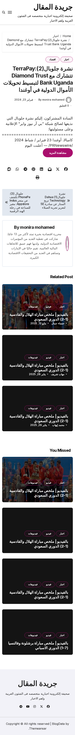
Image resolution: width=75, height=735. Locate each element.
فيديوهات (33, 306)
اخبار (66, 59)
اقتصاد (52, 59)
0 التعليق (64, 105)
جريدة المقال (53, 6)
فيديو (48, 306)
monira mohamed (37, 227)
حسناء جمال (58, 323)
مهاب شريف (57, 374)
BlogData (58, 724)
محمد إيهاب (58, 425)
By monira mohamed (51, 99)
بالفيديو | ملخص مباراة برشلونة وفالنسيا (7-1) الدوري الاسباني (38, 645)
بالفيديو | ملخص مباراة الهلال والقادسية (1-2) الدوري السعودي (38, 493)
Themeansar (38, 728)
